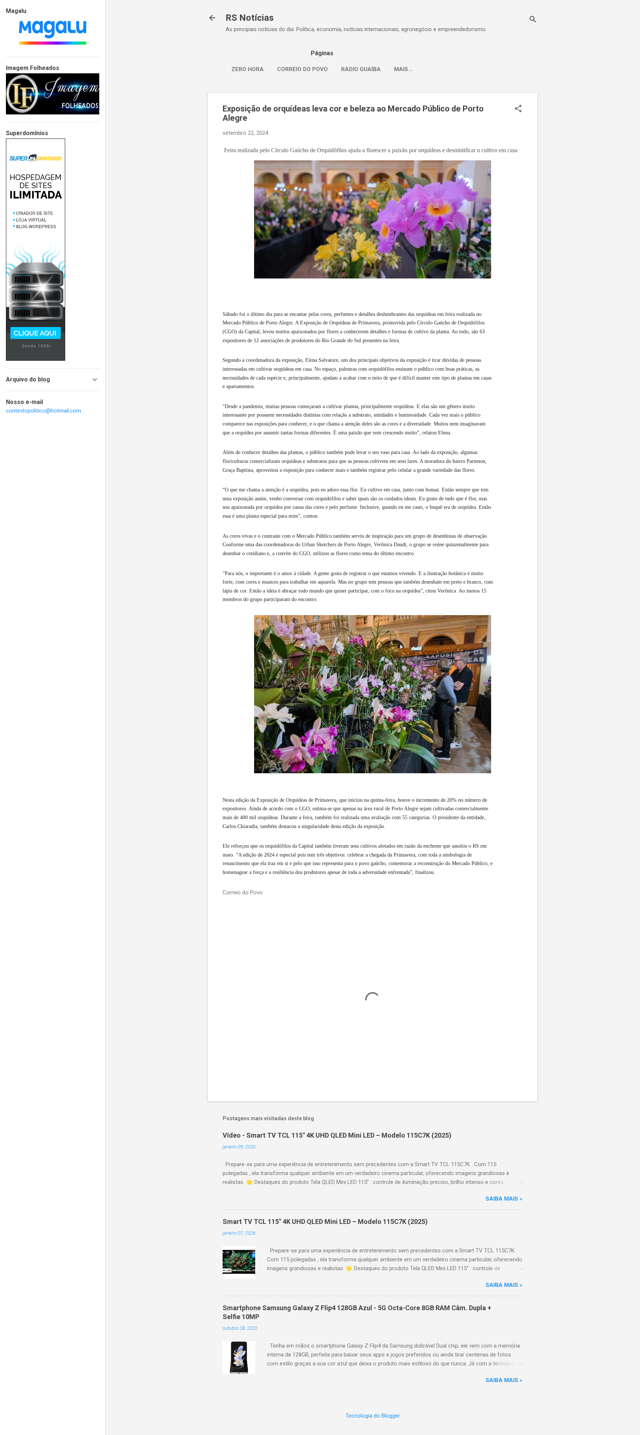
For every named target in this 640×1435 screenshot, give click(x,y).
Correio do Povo (302, 69)
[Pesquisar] (533, 20)
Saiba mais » (504, 1198)
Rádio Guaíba (361, 69)
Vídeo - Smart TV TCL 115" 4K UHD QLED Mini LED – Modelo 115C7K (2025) (337, 1135)
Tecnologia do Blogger (373, 1415)
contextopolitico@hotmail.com (43, 410)
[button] (518, 109)
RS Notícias (250, 18)
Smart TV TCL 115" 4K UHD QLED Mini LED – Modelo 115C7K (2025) (325, 1221)
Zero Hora (247, 69)
